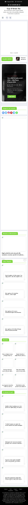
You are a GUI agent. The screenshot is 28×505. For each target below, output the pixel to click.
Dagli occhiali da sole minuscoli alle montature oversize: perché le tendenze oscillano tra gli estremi (12, 254)
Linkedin (16, 490)
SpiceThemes (20, 502)
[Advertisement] (14, 37)
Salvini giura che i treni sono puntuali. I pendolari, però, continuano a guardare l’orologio (13, 442)
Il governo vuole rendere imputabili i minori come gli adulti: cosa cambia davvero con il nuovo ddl (12, 460)
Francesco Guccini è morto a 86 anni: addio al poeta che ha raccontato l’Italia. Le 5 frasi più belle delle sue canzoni (7, 370)
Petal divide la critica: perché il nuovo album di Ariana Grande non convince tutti (20, 386)
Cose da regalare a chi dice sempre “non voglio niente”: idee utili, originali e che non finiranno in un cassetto (13, 276)
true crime (11, 86)
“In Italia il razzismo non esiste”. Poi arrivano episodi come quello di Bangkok (13, 424)
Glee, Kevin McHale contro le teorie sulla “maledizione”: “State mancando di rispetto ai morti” (20, 370)
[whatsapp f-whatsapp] (19, 5)
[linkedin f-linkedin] (17, 5)
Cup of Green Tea (13, 8)
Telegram (20, 489)
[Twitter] (6, 113)
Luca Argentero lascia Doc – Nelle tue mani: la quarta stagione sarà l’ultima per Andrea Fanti (7, 386)
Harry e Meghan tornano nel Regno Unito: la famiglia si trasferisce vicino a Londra (7, 355)
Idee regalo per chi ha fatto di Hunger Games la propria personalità (13, 329)
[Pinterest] (11, 113)
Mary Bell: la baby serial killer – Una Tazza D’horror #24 (14, 80)
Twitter (10, 489)
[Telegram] (14, 113)
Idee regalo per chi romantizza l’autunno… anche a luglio (11, 294)
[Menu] (2, 17)
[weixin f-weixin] (16, 5)
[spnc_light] (10, 17)
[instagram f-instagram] (12, 5)
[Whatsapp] (16, 113)
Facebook (5, 489)
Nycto (10, 85)
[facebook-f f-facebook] (8, 5)
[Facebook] (3, 113)
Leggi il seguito (11, 96)
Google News (10, 490)
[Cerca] (7, 18)
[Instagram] (8, 113)
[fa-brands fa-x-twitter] (10, 5)
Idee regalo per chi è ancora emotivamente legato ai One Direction (13, 312)
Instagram (15, 489)
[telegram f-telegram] (14, 5)
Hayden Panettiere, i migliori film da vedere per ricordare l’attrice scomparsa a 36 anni (20, 355)
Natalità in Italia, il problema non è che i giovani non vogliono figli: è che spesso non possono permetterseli (13, 407)
